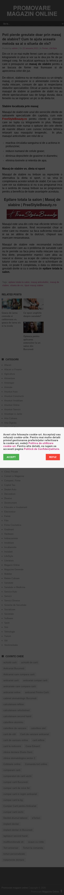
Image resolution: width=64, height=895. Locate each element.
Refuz (52, 457)
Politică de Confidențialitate (41, 449)
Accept (11, 457)
